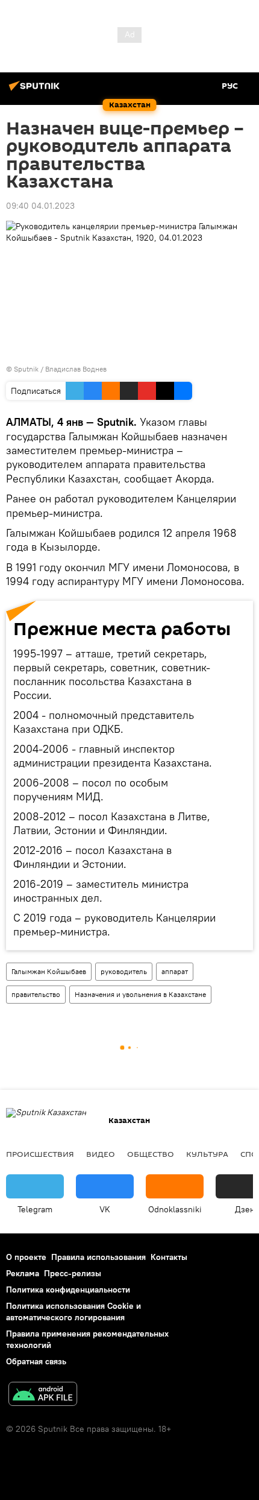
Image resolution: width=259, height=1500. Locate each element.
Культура (207, 1153)
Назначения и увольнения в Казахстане (140, 994)
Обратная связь (36, 1361)
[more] (232, 934)
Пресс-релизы (72, 1273)
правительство (35, 994)
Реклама (22, 1273)
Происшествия (40, 1153)
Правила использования (98, 1257)
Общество (150, 1153)
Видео (100, 1153)
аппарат (174, 971)
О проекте (26, 1257)
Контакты (169, 1257)
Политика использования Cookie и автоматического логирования (73, 1311)
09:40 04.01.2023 (40, 205)
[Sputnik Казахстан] (36, 90)
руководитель (124, 971)
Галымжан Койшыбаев (48, 971)
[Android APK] (43, 1395)
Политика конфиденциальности (68, 1289)
